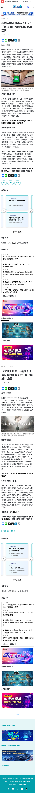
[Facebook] (8, 789)
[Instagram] (17, 789)
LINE (23, 61)
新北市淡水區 (12, 198)
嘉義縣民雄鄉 (12, 215)
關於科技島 (9, 781)
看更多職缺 (17, 232)
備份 (8, 156)
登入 (13, 243)
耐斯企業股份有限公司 (15, 222)
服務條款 (12, 784)
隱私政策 (26, 781)
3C (7, 18)
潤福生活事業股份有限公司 (16, 205)
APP (8, 101)
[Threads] (26, 789)
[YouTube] (13, 789)
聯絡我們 (18, 781)
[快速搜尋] (33, 7)
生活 (18, 183)
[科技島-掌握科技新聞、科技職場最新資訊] (17, 6)
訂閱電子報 (21, 784)
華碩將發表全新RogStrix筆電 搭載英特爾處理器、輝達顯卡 (16, 121)
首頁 (4, 18)
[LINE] (22, 789)
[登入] (28, 7)
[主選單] (2, 7)
